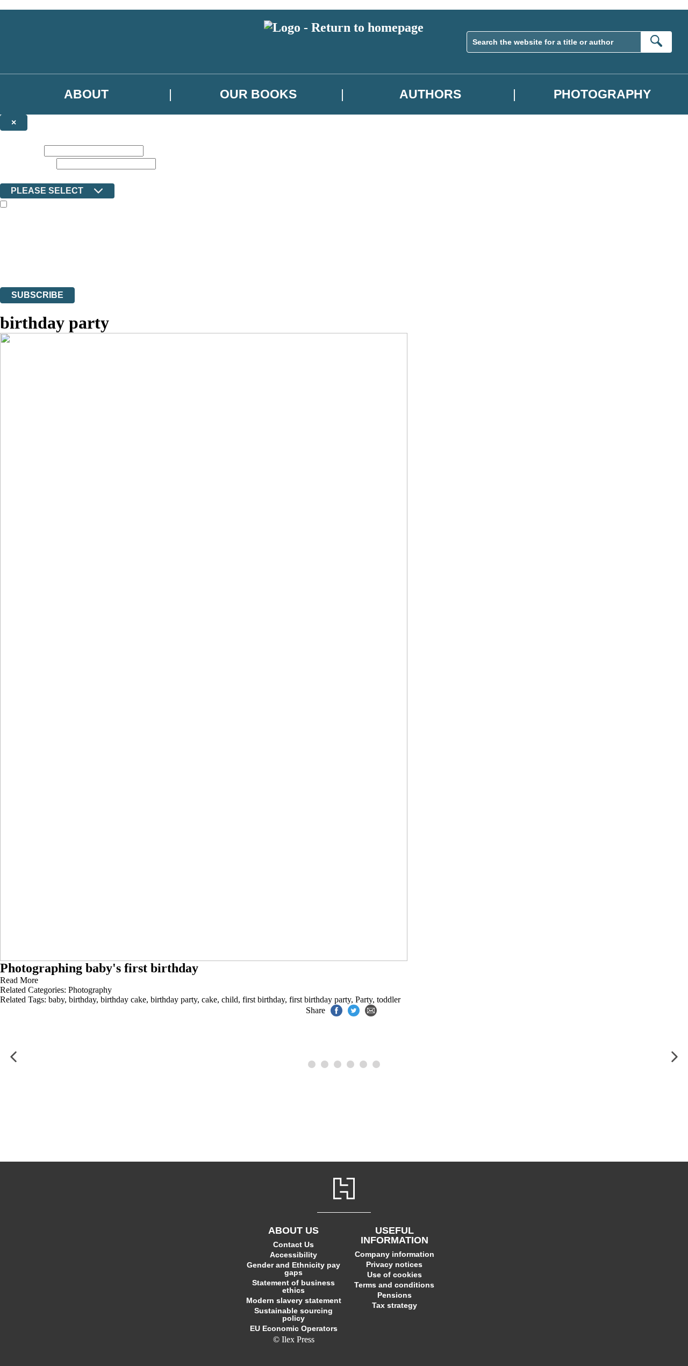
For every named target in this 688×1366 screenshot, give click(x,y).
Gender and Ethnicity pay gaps (293, 1269)
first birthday (263, 999)
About (86, 94)
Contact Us (293, 1244)
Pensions (394, 1295)
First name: (21, 150)
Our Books (258, 94)
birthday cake (123, 999)
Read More (19, 980)
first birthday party (320, 999)
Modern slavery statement (293, 1300)
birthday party (173, 999)
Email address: (27, 163)
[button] (13, 1057)
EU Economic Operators (294, 1328)
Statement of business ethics (293, 1286)
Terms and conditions (394, 1284)
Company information (394, 1254)
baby (56, 999)
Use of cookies (394, 1274)
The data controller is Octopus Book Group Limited (88, 243)
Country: (17, 175)
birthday (82, 999)
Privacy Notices (213, 262)
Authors (430, 94)
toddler (388, 999)
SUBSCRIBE (37, 295)
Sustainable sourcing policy (293, 1314)
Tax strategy (394, 1305)
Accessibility (293, 1254)
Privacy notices (394, 1264)
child (229, 999)
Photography (602, 94)
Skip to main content (35, 4)
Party (363, 999)
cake (209, 999)
